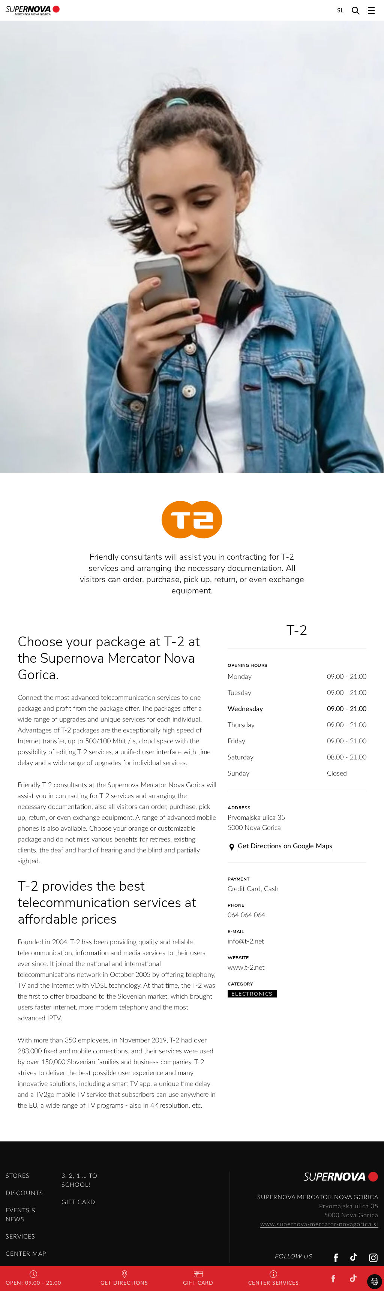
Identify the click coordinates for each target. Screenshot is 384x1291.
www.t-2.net (246, 968)
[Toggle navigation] (371, 10)
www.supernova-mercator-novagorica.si (319, 1224)
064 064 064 (246, 915)
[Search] (355, 10)
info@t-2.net (246, 941)
